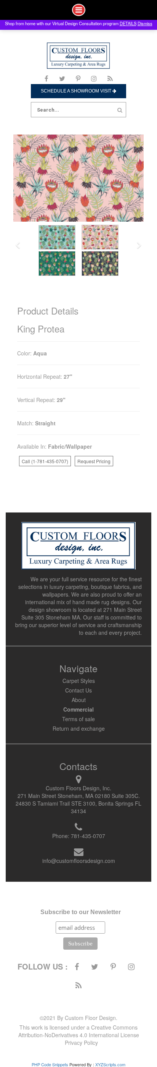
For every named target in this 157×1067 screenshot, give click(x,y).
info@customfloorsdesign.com (78, 860)
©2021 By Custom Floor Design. (78, 1018)
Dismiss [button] (145, 23)
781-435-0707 (88, 836)
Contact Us (78, 690)
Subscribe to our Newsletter (80, 912)
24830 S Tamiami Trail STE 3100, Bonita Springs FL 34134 (78, 807)
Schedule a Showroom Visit (76, 91)
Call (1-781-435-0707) (45, 461)
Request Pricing (94, 461)
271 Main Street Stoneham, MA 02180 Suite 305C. (79, 795)
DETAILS (128, 23)
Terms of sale (78, 719)
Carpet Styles (78, 680)
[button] (18, 245)
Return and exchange (79, 728)
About (79, 700)
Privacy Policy (81, 1042)
